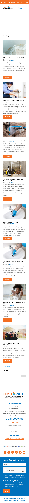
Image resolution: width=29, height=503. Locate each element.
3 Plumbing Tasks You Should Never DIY (14, 100)
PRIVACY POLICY (8, 500)
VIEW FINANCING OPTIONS (14, 439)
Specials (5, 2)
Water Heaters (18, 102)
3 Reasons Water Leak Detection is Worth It (14, 58)
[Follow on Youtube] (12, 452)
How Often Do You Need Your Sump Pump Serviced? (13, 180)
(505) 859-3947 (15, 2)
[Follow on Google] (24, 452)
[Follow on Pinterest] (20, 452)
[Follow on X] (8, 452)
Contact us (14, 422)
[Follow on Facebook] (5, 452)
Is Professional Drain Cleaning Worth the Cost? (14, 303)
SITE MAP (6, 498)
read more (7, 77)
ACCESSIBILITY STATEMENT (17, 498)
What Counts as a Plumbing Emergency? (14, 140)
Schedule (25, 2)
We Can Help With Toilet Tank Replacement (11, 344)
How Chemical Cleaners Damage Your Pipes (13, 262)
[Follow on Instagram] (16, 452)
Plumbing (12, 60)
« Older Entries (6, 366)
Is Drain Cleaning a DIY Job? (11, 222)
